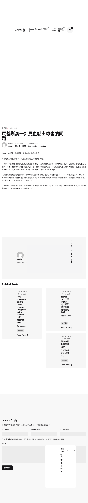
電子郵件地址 (36, 429)
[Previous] (68, 450)
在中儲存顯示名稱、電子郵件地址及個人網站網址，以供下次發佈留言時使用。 (34, 439)
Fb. (71, 251)
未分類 (4, 128)
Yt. (71, 240)
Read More (21, 335)
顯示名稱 (5, 429)
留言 (4, 444)
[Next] (74, 450)
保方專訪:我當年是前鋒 (65, 344)
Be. (71, 245)
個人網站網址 (64, 429)
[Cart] (70, 30)
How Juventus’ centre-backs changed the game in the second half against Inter (21, 310)
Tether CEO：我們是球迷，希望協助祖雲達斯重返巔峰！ (65, 304)
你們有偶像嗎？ (61, 463)
